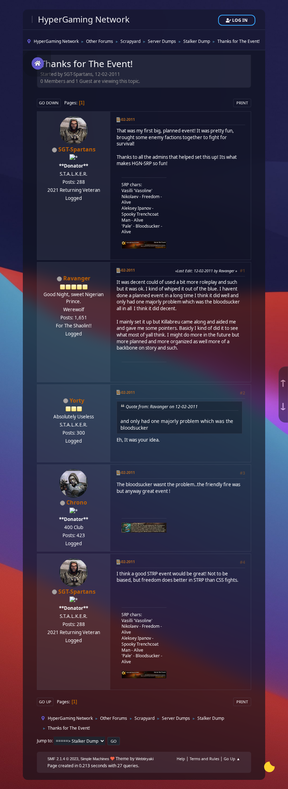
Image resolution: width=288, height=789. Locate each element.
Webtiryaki (144, 759)
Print (242, 102)
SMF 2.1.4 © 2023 (62, 759)
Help (181, 758)
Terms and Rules (204, 758)
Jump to (44, 741)
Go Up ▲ (232, 758)
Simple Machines (94, 759)
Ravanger (76, 278)
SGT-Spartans (77, 149)
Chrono (76, 502)
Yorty (77, 400)
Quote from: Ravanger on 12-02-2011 (162, 407)
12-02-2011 (125, 119)
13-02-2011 (125, 561)
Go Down (49, 102)
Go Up (45, 701)
